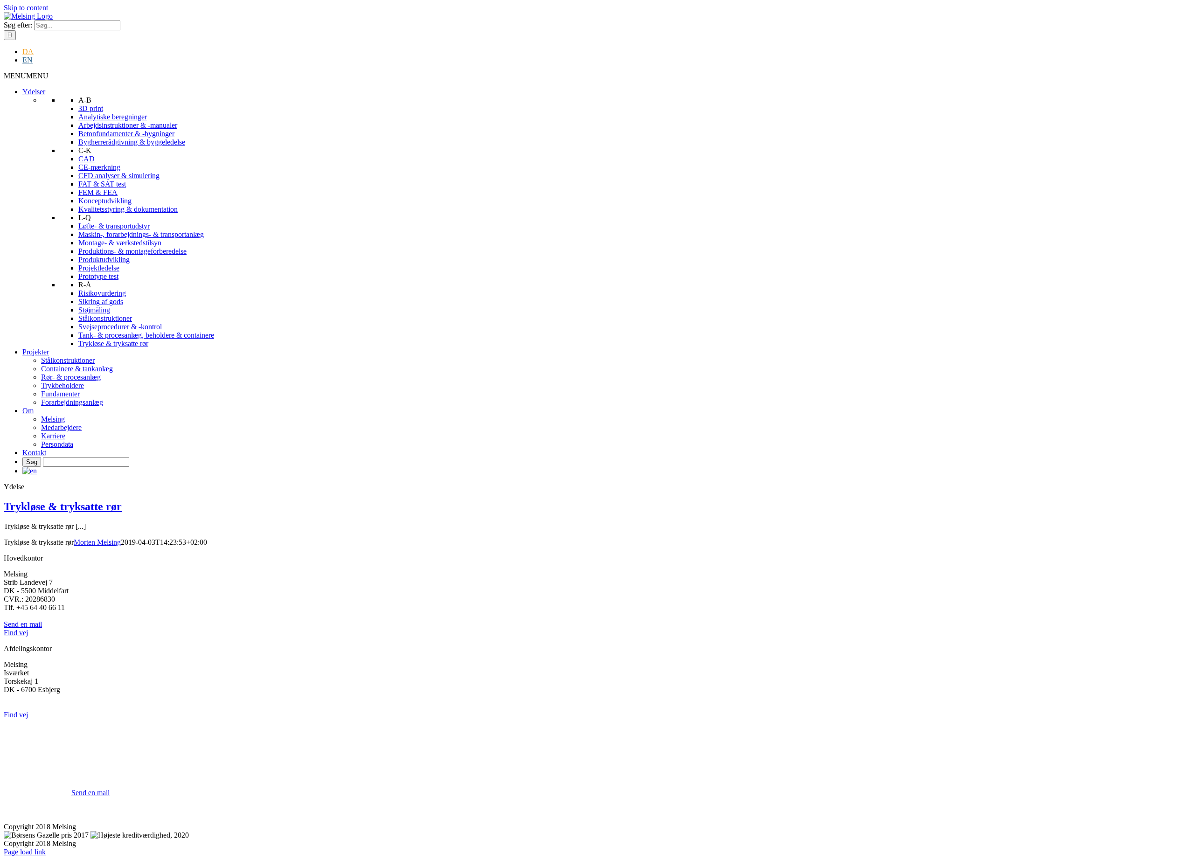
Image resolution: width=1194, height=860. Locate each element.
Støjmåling (94, 310)
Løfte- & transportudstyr (114, 226)
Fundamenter (60, 394)
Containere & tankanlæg (77, 369)
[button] (26, 76)
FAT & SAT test (102, 184)
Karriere (53, 436)
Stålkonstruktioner (105, 318)
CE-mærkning (99, 167)
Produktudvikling (104, 260)
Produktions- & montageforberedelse (132, 251)
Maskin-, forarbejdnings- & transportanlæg (141, 234)
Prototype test (98, 276)
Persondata (57, 444)
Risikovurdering (102, 293)
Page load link (25, 852)
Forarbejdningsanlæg (72, 402)
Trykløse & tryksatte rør (113, 343)
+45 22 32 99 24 (95, 784)
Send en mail (90, 793)
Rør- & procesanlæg (71, 377)
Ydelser (33, 92)
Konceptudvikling (105, 201)
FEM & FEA (98, 192)
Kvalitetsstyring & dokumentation (128, 209)
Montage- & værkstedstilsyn (119, 243)
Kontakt (34, 453)
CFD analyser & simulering (119, 176)
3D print (90, 108)
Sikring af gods (100, 301)
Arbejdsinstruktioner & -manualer (127, 125)
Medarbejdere (61, 427)
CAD (86, 159)
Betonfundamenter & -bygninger (126, 134)
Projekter (35, 352)
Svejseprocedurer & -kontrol (120, 327)
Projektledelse (98, 268)
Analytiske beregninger (112, 117)
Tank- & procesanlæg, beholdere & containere (146, 335)
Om (28, 411)
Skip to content (26, 8)
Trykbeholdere (62, 385)
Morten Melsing (97, 542)
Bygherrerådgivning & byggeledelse (131, 142)
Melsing (53, 419)
